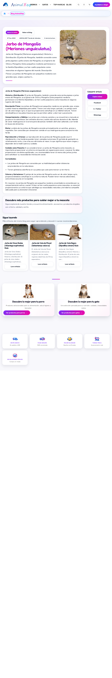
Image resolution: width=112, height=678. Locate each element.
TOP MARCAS (59, 4)
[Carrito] (89, 4)
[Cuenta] (84, 4)
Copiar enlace (97, 96)
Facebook (97, 103)
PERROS (33, 4)
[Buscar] (78, 4)
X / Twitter (97, 109)
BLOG (68, 4)
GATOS (45, 4)
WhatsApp (97, 115)
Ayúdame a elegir (101, 5)
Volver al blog (27, 32)
